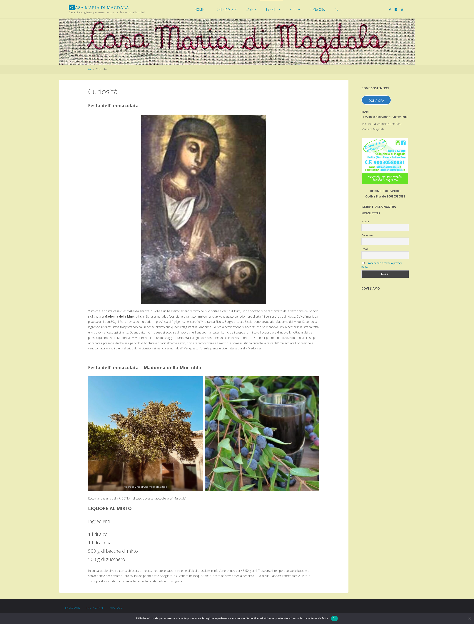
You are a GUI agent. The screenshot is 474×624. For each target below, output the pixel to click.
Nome (365, 221)
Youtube (116, 607)
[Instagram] (396, 9)
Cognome (367, 235)
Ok (334, 618)
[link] (336, 9)
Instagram (94, 607)
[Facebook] (390, 9)
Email (364, 249)
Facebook (72, 607)
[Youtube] (402, 9)
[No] (469, 618)
